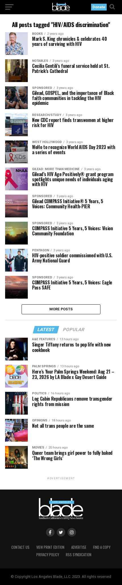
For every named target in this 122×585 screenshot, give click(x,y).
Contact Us (20, 547)
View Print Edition (50, 547)
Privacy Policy (47, 554)
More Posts (61, 309)
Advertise (78, 547)
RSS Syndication (78, 554)
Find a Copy (101, 547)
